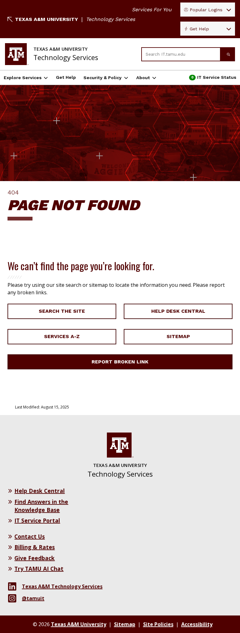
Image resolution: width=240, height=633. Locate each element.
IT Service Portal (37, 520)
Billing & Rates (34, 547)
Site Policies (158, 624)
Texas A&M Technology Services (62, 586)
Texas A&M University (46, 19)
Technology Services (110, 19)
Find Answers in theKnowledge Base (41, 506)
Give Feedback (34, 558)
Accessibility (196, 624)
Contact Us (29, 536)
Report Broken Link (120, 362)
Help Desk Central (178, 311)
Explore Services (23, 77)
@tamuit (33, 598)
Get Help (199, 28)
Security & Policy (102, 77)
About (143, 77)
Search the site (62, 311)
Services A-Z (62, 336)
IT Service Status (213, 79)
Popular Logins (206, 9)
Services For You (152, 10)
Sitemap (178, 336)
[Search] (228, 54)
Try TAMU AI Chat (38, 568)
